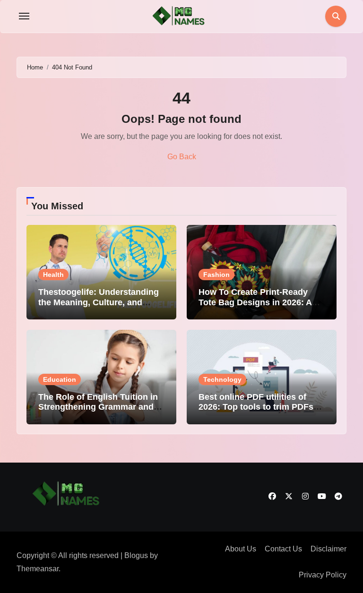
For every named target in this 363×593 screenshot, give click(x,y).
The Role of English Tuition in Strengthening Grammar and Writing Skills (98, 407)
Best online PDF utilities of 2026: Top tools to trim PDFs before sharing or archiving (256, 407)
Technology (222, 379)
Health (53, 274)
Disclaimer (328, 549)
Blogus (136, 555)
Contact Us (283, 549)
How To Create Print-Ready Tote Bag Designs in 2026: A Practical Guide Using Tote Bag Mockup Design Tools (262, 307)
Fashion (216, 274)
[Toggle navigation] (24, 16)
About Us (240, 549)
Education (59, 379)
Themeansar (38, 569)
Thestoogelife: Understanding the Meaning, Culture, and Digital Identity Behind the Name (98, 307)
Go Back (181, 157)
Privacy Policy (322, 575)
